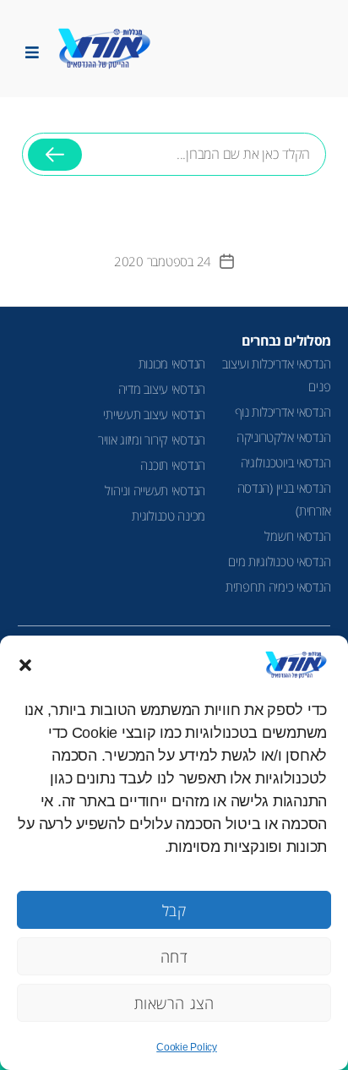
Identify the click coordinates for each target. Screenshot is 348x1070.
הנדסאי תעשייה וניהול (155, 490)
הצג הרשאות (174, 1003)
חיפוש (55, 161)
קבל (174, 910)
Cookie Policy (186, 1047)
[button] (25, 665)
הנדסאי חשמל (297, 535)
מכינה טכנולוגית (168, 515)
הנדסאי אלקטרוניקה (283, 437)
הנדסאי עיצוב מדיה (161, 388)
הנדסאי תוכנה (172, 464)
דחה (174, 957)
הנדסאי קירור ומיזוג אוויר (151, 439)
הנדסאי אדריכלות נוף (283, 411)
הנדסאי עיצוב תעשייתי (154, 414)
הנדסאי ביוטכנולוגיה (286, 462)
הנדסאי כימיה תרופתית (278, 586)
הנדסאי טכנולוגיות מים (279, 561)
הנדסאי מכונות (172, 363)
